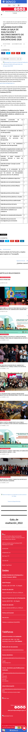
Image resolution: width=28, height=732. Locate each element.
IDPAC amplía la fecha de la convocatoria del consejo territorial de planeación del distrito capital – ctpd (14, 338)
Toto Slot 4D (5, 560)
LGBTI (2, 362)
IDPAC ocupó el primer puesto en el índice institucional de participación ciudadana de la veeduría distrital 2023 (13, 424)
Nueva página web (5, 279)
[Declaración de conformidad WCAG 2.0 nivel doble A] (18, 727)
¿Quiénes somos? (22, 263)
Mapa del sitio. (5, 617)
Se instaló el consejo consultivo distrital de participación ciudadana (13, 480)
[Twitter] (18, 9)
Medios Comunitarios (4, 305)
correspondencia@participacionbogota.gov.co (13, 649)
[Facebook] (15, 9)
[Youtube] (21, 9)
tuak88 (4, 661)
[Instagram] (24, 9)
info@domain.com (6, 552)
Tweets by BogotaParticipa (14, 501)
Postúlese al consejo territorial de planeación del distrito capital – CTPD (14, 451)
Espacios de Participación (5, 277)
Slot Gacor (4, 677)
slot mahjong (5, 681)
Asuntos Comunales (4, 334)
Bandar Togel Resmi (6, 565)
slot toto (4, 679)
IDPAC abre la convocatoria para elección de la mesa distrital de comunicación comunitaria (13, 308)
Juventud (2, 391)
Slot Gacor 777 (5, 556)
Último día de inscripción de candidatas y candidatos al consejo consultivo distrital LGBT (13, 366)
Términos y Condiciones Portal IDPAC (11, 622)
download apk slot (6, 662)
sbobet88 (4, 676)
